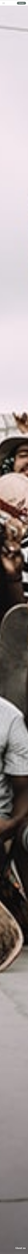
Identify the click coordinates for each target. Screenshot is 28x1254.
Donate (21, 3)
